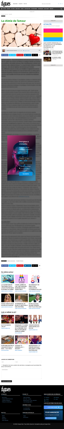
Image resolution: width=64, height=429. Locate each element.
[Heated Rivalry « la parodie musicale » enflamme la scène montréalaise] (35, 339)
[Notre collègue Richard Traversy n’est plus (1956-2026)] (35, 298)
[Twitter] (62, 4)
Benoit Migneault (18, 350)
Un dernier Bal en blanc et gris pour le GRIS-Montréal (21, 305)
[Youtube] (45, 401)
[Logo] (7, 4)
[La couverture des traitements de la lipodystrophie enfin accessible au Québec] (7, 279)
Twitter (56, 399)
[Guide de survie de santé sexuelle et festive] (35, 319)
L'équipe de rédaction (5, 328)
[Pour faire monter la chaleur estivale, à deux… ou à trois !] (7, 339)
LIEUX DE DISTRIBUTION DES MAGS (53, 403)
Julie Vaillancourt (5, 350)
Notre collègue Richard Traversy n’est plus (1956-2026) (35, 305)
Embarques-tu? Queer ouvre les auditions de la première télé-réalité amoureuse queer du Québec (21, 328)
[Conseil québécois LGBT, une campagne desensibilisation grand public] (21, 279)
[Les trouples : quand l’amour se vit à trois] (47, 59)
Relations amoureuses (11, 260)
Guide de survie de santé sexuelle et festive (34, 326)
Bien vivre (6, 14)
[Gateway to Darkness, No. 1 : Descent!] (21, 339)
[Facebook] (58, 4)
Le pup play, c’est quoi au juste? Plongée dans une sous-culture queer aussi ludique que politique (57, 52)
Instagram (57, 397)
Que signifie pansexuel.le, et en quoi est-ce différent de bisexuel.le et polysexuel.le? (53, 45)
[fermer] (36, 136)
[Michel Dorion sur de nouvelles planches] (7, 298)
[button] (61, 8)
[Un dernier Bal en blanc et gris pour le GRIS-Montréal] (21, 298)
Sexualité (10, 14)
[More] (39, 55)
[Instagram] (60, 4)
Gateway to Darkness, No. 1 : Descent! (19, 347)
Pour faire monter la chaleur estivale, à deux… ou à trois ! (7, 347)
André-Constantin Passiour (12, 50)
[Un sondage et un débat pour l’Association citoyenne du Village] (35, 279)
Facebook (47, 397)
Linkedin (47, 399)
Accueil (2, 14)
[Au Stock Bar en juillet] (7, 319)
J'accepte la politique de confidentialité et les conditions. (25, 168)
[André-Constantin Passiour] (3, 50)
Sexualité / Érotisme (19, 260)
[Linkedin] (45, 399)
